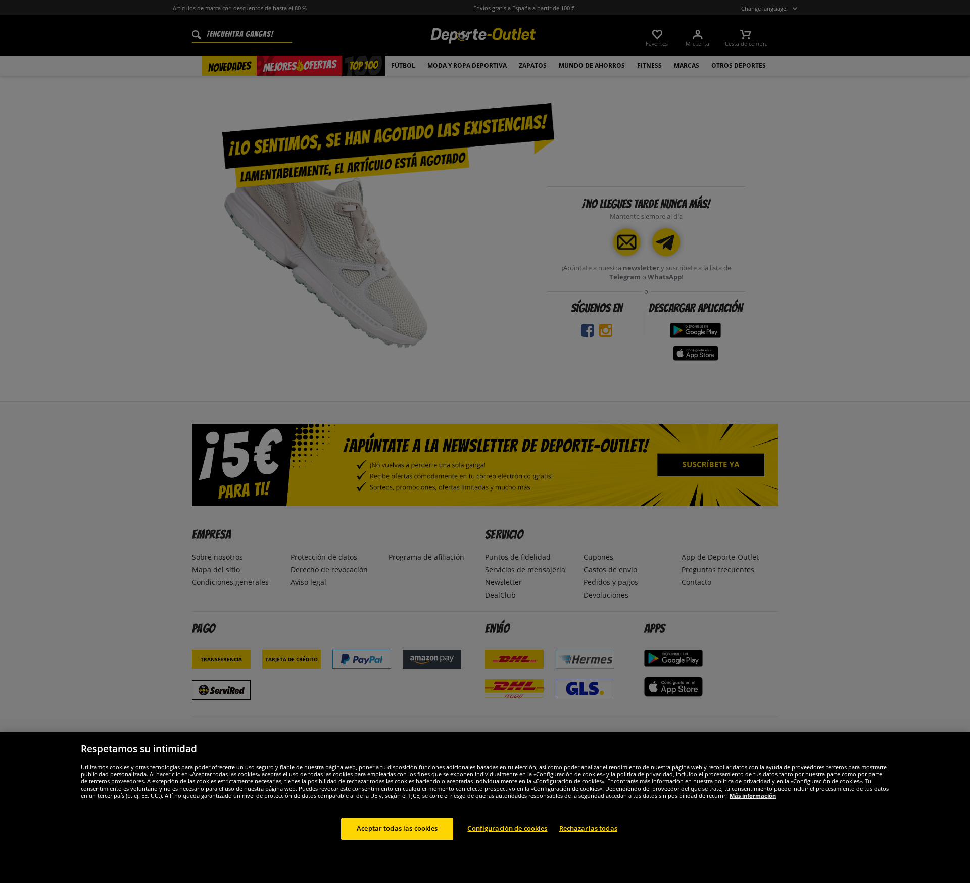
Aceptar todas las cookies (397, 828)
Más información (753, 795)
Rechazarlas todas (588, 828)
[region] (485, 807)
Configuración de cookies (507, 828)
